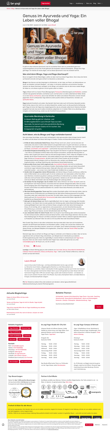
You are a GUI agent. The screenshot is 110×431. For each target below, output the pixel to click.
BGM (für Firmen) (24, 339)
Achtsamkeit (59, 296)
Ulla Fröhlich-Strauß (20, 355)
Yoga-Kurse (79, 238)
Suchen (99, 307)
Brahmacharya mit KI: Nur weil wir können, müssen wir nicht (25, 312)
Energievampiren (40, 158)
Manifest (74, 418)
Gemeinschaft (60, 298)
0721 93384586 (18, 348)
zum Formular (28, 357)
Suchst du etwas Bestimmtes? (65, 304)
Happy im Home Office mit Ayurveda (17, 297)
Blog (94, 3)
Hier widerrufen (26, 361)
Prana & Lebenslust (34, 251)
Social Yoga (86, 418)
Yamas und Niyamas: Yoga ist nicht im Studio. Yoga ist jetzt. (24, 302)
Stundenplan (61, 365)
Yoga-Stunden (14, 328)
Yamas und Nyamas (35, 95)
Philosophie (71, 300)
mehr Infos (80, 128)
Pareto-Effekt (74, 228)
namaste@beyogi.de (29, 241)
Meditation (78, 92)
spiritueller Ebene (28, 99)
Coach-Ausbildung (15, 335)
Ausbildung (79, 3)
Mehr (99, 3)
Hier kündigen (14, 361)
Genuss (65, 249)
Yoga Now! (52, 334)
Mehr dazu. (69, 382)
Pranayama (58, 92)
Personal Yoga (26, 328)
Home (8, 8)
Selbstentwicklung (81, 300)
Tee (75, 181)
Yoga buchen (46, 3)
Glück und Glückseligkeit (90, 298)
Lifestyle (25, 251)
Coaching (97, 296)
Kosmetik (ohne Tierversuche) (46, 197)
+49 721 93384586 (20, 349)
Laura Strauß (52, 25)
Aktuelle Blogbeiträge (17, 293)
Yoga (70, 3)
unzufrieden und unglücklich (39, 148)
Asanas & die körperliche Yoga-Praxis (75, 296)
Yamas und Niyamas (47, 251)
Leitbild (97, 418)
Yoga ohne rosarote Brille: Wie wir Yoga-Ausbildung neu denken (26, 307)
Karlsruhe (59, 300)
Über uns (89, 3)
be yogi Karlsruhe (20, 353)
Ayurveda (59, 249)
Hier (26, 282)
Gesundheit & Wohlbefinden (76, 249)
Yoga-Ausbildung (15, 332)
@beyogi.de (18, 351)
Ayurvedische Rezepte (61, 164)
